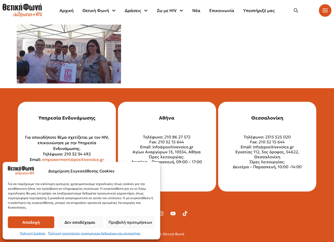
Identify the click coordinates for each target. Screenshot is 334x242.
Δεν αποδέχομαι (79, 222)
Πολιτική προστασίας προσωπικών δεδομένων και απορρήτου (94, 233)
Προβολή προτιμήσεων (130, 222)
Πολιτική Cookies (32, 233)
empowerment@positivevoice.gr (73, 159)
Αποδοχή (31, 222)
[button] (296, 10)
